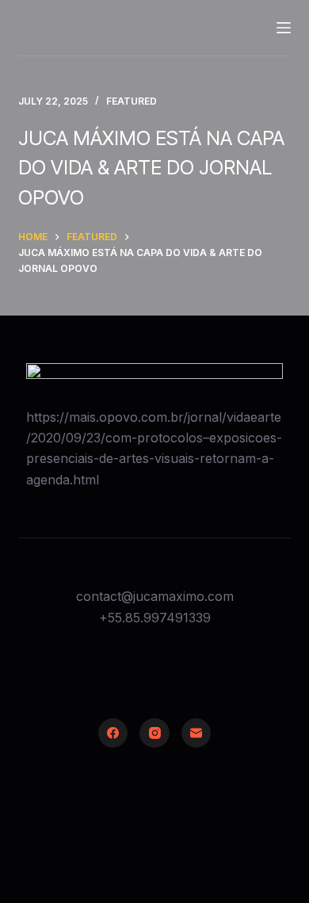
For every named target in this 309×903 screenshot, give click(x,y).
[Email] (196, 733)
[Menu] (284, 28)
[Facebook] (113, 733)
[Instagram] (154, 733)
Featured (131, 101)
